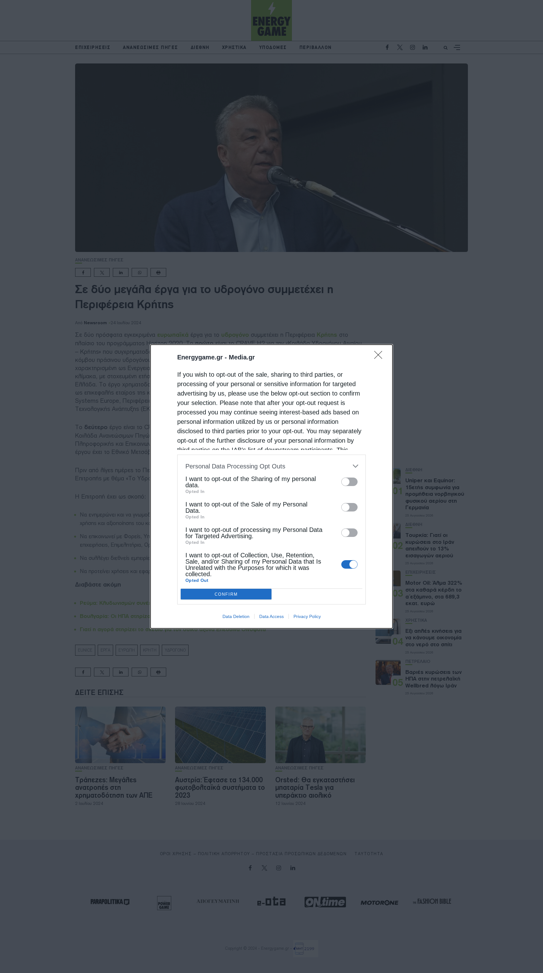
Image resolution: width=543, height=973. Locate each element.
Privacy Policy (307, 616)
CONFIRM (226, 594)
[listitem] (271, 466)
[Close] (380, 357)
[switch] (349, 482)
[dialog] (271, 486)
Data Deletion (236, 616)
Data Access (271, 616)
